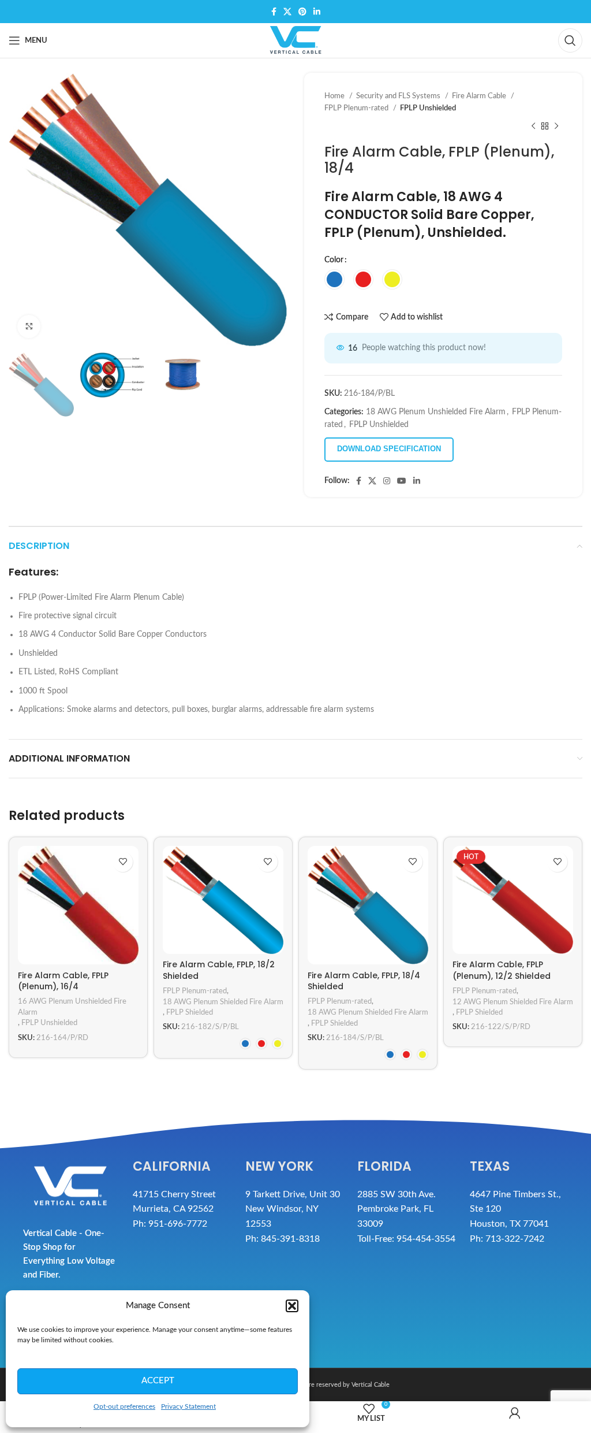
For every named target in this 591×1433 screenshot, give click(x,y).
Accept (157, 1380)
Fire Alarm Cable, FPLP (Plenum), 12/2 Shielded (501, 970)
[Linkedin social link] (317, 11)
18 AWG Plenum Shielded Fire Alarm (223, 1002)
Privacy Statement (188, 1406)
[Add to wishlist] (123, 862)
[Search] (570, 40)
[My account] (515, 1417)
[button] (292, 1306)
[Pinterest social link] (302, 11)
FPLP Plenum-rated (357, 108)
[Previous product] (533, 126)
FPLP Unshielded (428, 108)
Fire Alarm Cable (480, 96)
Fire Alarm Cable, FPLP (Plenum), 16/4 (63, 981)
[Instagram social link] (387, 480)
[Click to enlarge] (28, 326)
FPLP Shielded (189, 1012)
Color (333, 260)
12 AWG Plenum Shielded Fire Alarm (512, 1002)
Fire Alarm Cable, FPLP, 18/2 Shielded (219, 970)
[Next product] (556, 126)
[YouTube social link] (402, 480)
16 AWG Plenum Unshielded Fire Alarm (72, 1006)
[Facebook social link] (274, 11)
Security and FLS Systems (399, 96)
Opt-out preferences (124, 1406)
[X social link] (287, 11)
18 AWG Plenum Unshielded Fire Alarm (436, 412)
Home (335, 96)
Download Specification (389, 448)
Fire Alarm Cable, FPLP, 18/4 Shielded (364, 981)
